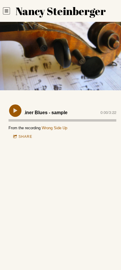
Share (25, 137)
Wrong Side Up (54, 128)
